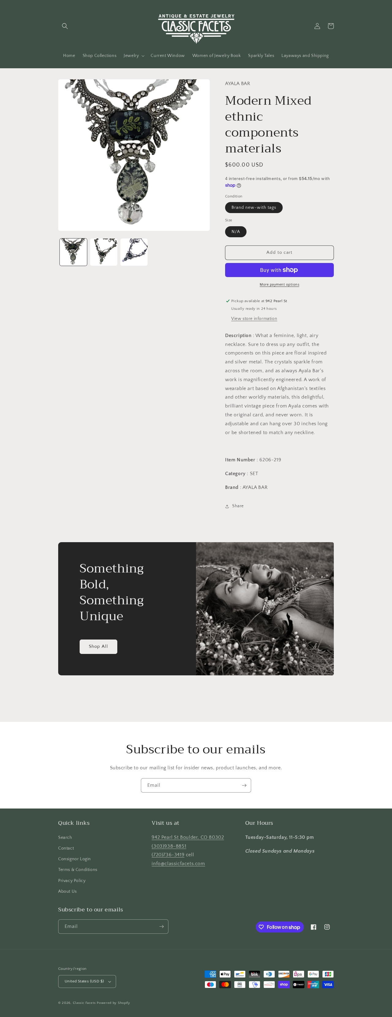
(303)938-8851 (169, 846)
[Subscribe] (244, 785)
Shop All (98, 646)
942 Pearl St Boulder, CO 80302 (188, 837)
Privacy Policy (71, 880)
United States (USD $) (84, 981)
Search (65, 837)
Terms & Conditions (77, 869)
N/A (236, 231)
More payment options (279, 285)
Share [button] (238, 506)
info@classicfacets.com (178, 863)
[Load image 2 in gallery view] (103, 252)
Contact (66, 848)
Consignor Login (74, 859)
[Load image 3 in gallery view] (134, 252)
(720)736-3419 (168, 855)
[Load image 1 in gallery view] (73, 252)
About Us (67, 891)
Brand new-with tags (254, 207)
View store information (254, 318)
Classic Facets (84, 1003)
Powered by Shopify (113, 1003)
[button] (65, 26)
